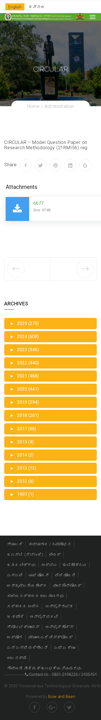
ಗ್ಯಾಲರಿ (15, 544)
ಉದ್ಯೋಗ (15, 637)
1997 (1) (22, 494)
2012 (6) (22, 481)
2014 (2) (22, 455)
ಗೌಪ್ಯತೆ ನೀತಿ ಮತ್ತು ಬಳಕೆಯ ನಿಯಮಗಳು (44, 668)
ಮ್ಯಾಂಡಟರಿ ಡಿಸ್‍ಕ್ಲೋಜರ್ (51, 637)
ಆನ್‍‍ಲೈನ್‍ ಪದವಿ (44, 616)
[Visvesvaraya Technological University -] (38, 17)
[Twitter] (41, 165)
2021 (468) (24, 376)
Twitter (69, 707)
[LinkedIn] (70, 165)
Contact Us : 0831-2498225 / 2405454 (62, 674)
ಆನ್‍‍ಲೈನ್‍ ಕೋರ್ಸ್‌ (59, 627)
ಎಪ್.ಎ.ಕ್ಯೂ (64, 647)
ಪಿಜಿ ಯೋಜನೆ (65, 575)
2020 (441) (24, 389)
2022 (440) (24, 362)
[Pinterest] (55, 165)
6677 (38, 203)
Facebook (34, 707)
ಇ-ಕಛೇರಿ (15, 616)
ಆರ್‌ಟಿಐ (49, 565)
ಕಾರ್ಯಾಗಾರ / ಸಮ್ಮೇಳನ (50, 544)
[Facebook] (26, 165)
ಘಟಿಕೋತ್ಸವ (74, 565)
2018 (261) (24, 415)
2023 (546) (24, 349)
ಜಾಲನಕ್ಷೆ (17, 658)
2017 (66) (23, 428)
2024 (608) (24, 336)
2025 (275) (24, 323)
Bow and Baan (61, 696)
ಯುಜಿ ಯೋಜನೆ (39, 575)
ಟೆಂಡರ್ (55, 554)
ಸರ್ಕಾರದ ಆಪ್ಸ (23, 606)
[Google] (85, 165)
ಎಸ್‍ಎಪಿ (15, 575)
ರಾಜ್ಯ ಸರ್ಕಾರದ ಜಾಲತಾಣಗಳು (35, 596)
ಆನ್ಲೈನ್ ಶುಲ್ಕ (59, 606)
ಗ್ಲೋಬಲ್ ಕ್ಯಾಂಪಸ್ (23, 627)
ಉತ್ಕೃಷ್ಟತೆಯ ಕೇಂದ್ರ (27, 585)
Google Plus (52, 707)
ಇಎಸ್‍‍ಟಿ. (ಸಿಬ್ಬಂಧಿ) (25, 554)
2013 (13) (23, 468)
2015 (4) (22, 442)
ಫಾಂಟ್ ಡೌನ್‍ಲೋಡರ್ (67, 585)
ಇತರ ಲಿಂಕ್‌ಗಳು (21, 565)
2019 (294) (24, 402)
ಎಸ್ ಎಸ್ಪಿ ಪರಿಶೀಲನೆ (27, 647)
